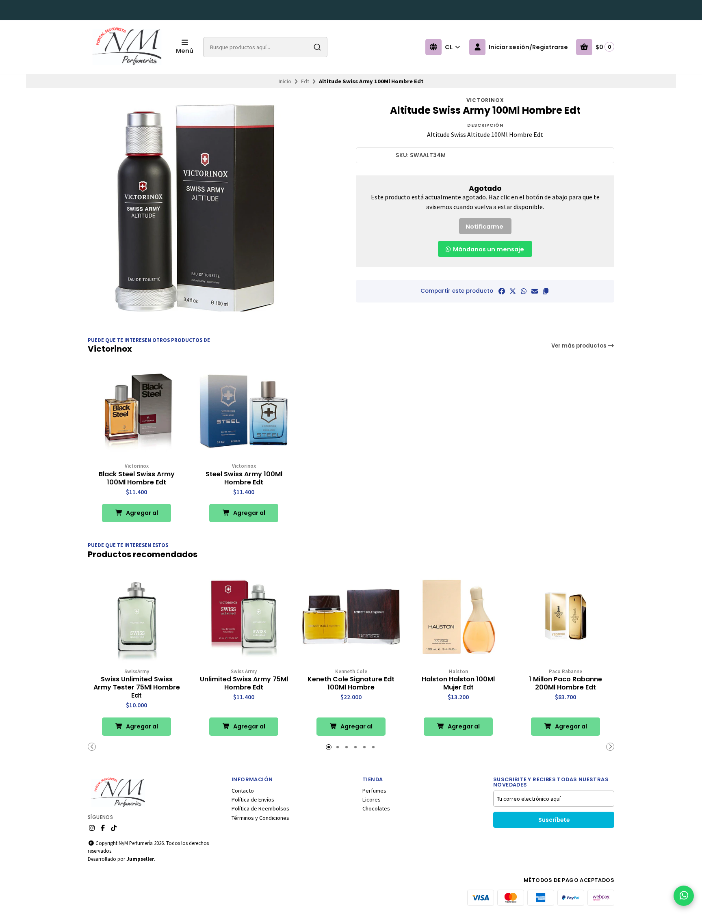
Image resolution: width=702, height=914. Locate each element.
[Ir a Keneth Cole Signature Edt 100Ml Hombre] (351, 617)
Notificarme (484, 227)
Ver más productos (579, 345)
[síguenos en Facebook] (103, 828)
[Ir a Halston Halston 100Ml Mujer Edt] (458, 617)
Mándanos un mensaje (488, 249)
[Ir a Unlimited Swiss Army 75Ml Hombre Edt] (243, 617)
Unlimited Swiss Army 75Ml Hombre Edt (244, 683)
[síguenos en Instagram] (92, 828)
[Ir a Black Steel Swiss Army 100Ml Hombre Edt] (136, 411)
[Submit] (317, 47)
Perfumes (374, 790)
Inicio (285, 81)
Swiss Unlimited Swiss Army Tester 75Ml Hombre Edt (136, 687)
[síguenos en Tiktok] (114, 828)
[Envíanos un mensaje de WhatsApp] (684, 896)
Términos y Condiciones (260, 818)
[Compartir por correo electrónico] (535, 291)
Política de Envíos (253, 799)
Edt (305, 81)
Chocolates (376, 808)
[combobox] (265, 47)
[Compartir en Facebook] (502, 291)
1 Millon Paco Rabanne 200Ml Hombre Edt (565, 683)
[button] (546, 291)
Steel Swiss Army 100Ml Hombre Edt (244, 478)
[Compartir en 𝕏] (513, 291)
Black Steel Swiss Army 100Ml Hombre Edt (137, 478)
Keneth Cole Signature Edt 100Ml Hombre (351, 683)
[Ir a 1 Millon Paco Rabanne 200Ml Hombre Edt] (565, 617)
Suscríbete (554, 820)
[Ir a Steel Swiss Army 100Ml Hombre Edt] (243, 411)
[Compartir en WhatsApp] (524, 291)
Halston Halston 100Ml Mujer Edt (458, 683)
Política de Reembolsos (260, 808)
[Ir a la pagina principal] (127, 47)
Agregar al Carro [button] (141, 515)
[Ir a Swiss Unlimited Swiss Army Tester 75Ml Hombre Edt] (136, 617)
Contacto (243, 790)
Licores (371, 799)
